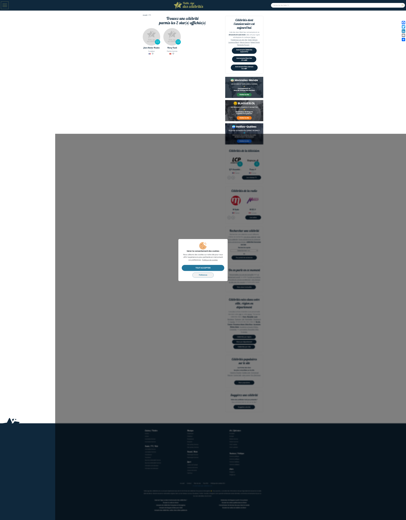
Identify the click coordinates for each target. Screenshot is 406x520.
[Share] (403, 39)
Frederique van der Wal (239, 40)
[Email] (403, 35)
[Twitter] (403, 27)
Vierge (253, 37)
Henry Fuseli (172, 47)
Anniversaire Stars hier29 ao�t (244, 59)
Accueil (145, 15)
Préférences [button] (203, 275)
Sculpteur (151, 51)
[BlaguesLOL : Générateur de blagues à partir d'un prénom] (244, 110)
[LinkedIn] (403, 31)
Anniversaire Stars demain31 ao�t (244, 67)
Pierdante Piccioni (243, 45)
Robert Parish (255, 42)
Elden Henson (252, 40)
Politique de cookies (210, 260)
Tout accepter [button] (203, 268)
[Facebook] (403, 22)
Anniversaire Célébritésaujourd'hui (244, 51)
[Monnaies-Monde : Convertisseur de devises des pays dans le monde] (244, 87)
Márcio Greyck (245, 42)
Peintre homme (172, 51)
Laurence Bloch (233, 42)
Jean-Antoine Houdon (151, 47)
